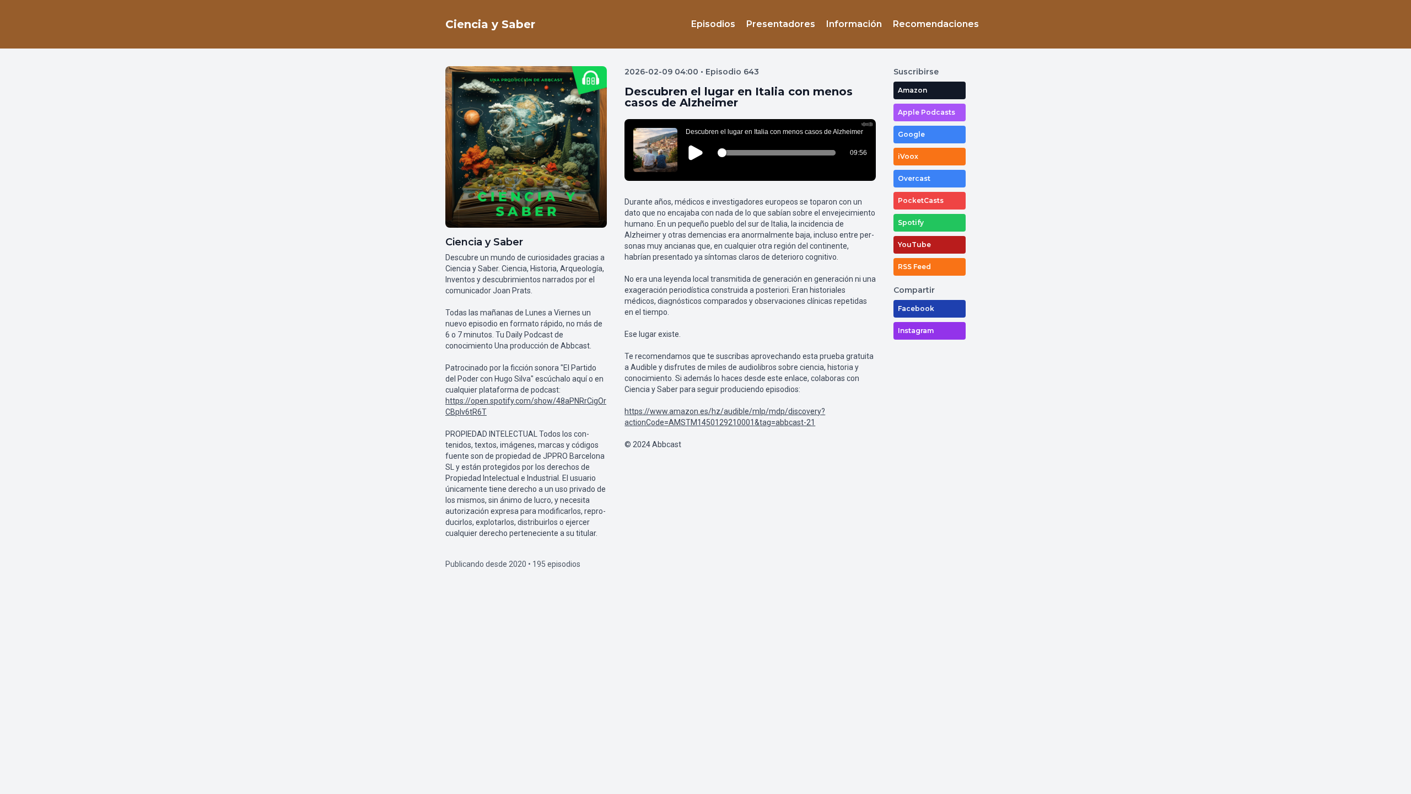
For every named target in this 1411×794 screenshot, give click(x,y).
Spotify (911, 222)
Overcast (914, 178)
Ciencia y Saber (490, 24)
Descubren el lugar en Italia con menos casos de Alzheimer (738, 97)
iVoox (908, 156)
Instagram (916, 330)
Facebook (916, 308)
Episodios (713, 24)
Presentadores (780, 24)
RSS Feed (914, 266)
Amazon (912, 90)
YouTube (914, 244)
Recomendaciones (936, 24)
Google (911, 134)
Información (854, 24)
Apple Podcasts (926, 112)
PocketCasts (921, 200)
